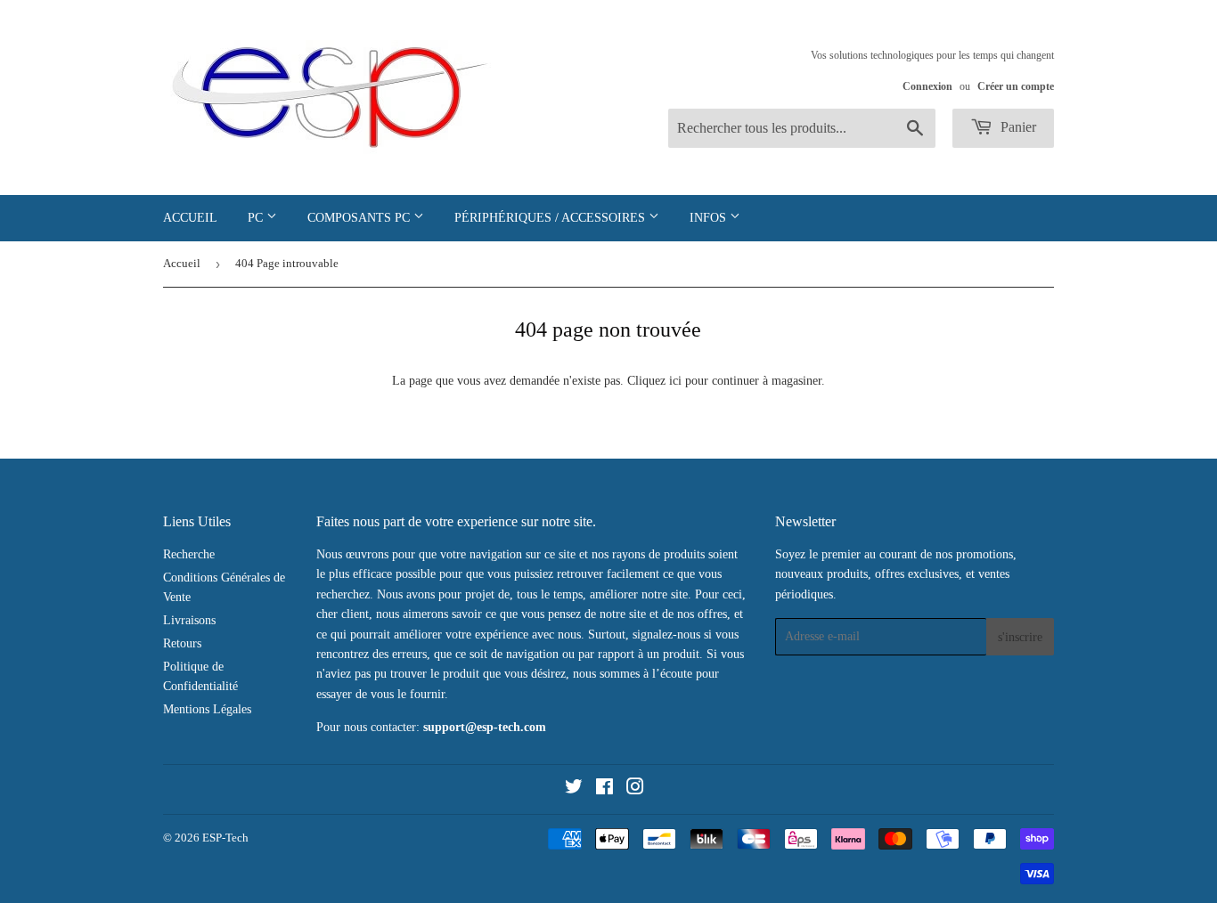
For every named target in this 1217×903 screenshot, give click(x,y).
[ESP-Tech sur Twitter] (574, 789)
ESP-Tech (225, 837)
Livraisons (189, 620)
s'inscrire (1020, 637)
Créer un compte (1015, 86)
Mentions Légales (207, 709)
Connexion (927, 86)
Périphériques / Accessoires (551, 217)
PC (257, 217)
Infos (710, 217)
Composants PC (360, 217)
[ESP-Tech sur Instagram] (635, 789)
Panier (1016, 126)
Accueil (190, 217)
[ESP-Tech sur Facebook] (604, 789)
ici (675, 380)
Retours (182, 643)
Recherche (189, 554)
